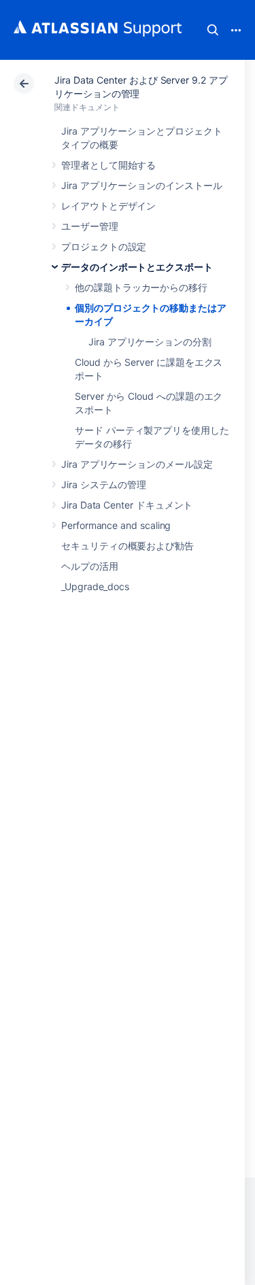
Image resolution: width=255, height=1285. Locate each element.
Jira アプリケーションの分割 (149, 341)
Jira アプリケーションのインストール (141, 185)
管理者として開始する (108, 165)
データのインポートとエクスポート (137, 267)
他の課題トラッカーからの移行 (141, 287)
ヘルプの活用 (89, 566)
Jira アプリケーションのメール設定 (137, 464)
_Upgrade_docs (95, 586)
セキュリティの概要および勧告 (127, 545)
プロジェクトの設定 (103, 246)
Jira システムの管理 (103, 484)
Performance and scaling (116, 525)
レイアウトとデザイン (108, 205)
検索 (213, 30)
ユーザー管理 (89, 226)
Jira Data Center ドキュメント (126, 505)
